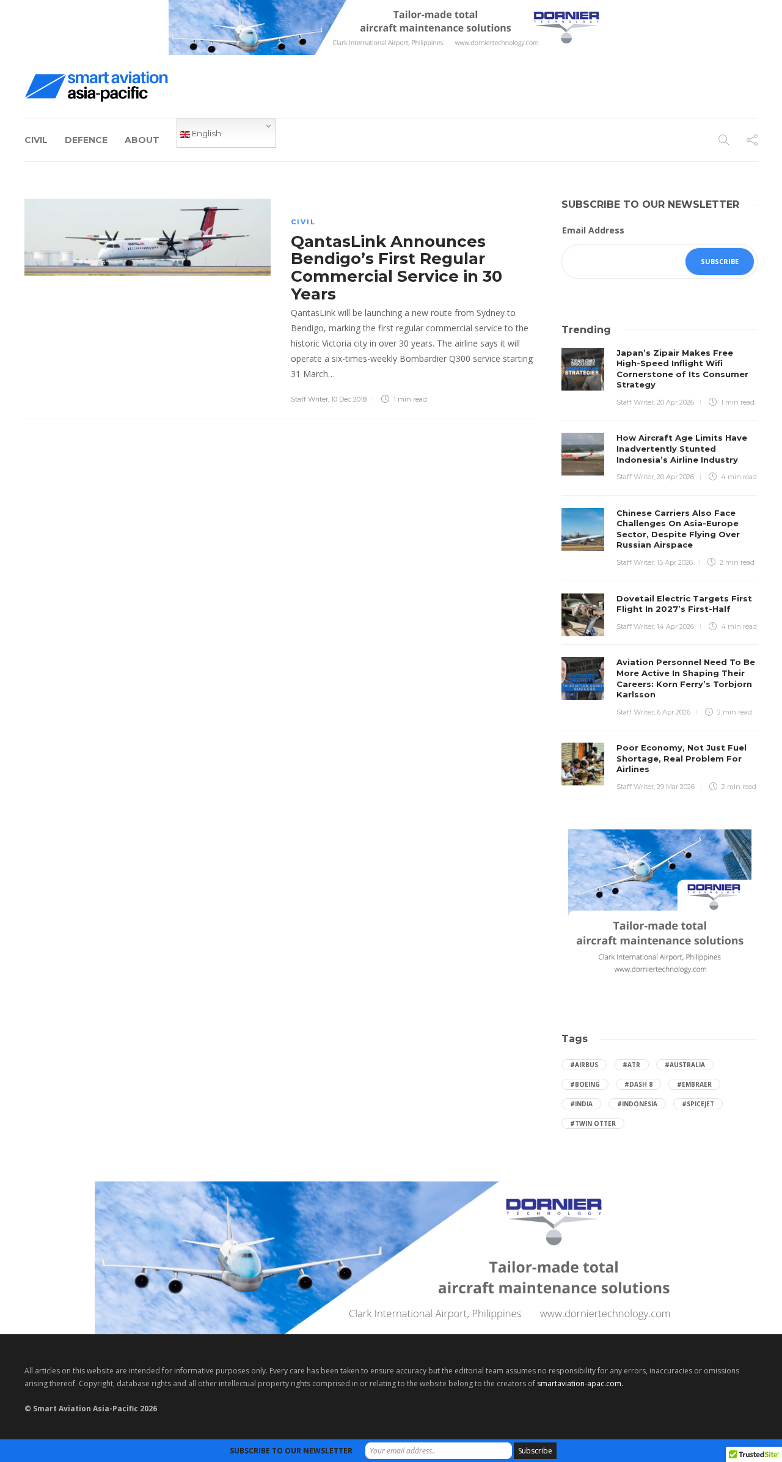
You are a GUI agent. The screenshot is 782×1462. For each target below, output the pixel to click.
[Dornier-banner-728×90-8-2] (391, 26)
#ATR (631, 1064)
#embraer (694, 1084)
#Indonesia (637, 1104)
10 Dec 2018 (349, 399)
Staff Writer (309, 399)
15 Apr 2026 (675, 562)
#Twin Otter (593, 1123)
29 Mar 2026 (676, 786)
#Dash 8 (638, 1084)
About (142, 139)
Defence (86, 139)
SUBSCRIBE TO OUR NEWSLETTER (291, 1450)
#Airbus (584, 1064)
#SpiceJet (698, 1104)
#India (581, 1104)
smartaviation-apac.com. (580, 1383)
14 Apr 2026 (675, 626)
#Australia (685, 1064)
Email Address (593, 230)
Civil (36, 139)
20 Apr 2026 (675, 402)
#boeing (585, 1084)
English (205, 133)
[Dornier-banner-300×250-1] (659, 904)
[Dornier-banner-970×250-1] (391, 1257)
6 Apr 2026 (673, 712)
